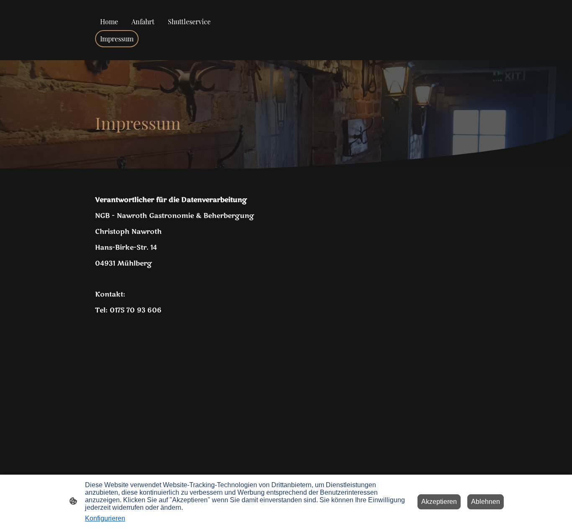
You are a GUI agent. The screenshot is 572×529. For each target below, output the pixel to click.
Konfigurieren (105, 518)
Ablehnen (485, 501)
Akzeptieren (439, 501)
